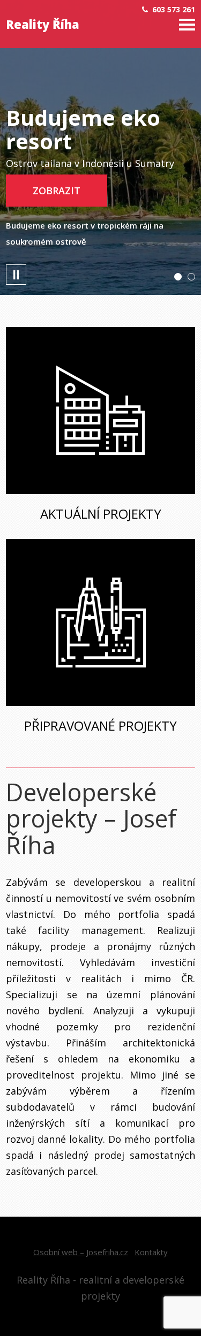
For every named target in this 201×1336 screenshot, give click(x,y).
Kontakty (151, 1252)
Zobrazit (56, 190)
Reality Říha (42, 24)
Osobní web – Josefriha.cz (80, 1252)
